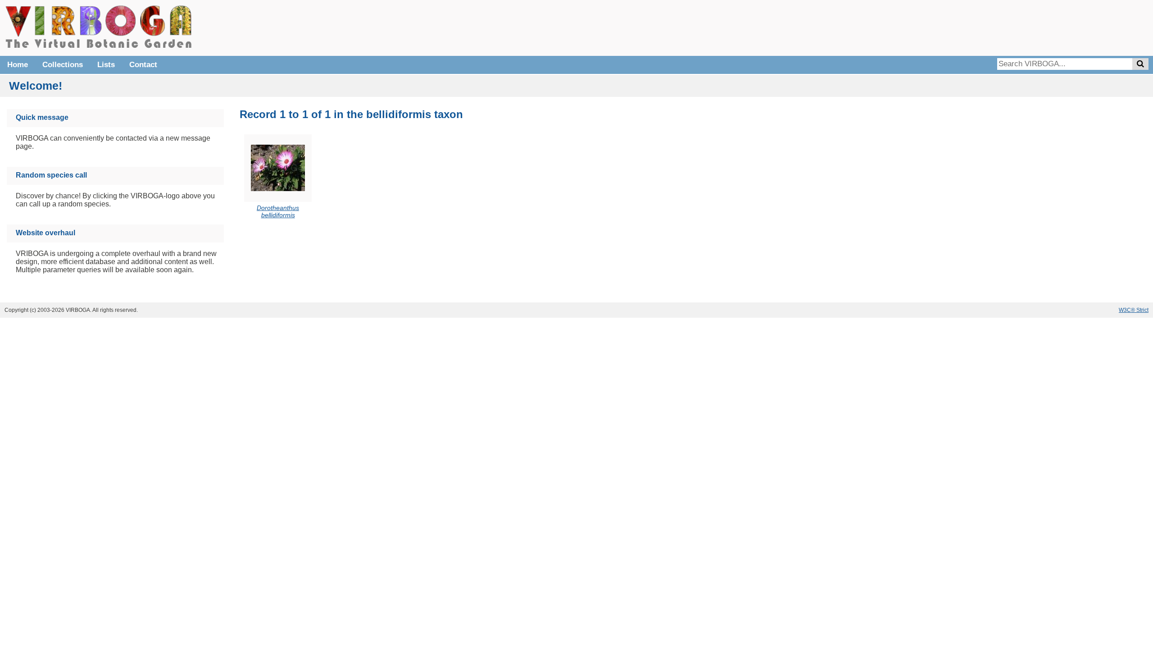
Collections (62, 64)
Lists (106, 64)
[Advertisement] (1013, 27)
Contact (143, 64)
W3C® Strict (1133, 310)
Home (17, 64)
